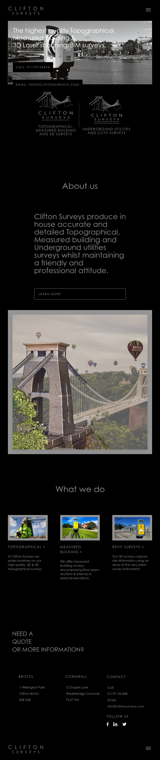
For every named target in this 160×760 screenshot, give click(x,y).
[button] (148, 748)
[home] (12, 748)
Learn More (50, 294)
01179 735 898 (118, 694)
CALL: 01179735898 (33, 67)
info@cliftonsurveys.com (126, 706)
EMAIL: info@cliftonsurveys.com (47, 84)
